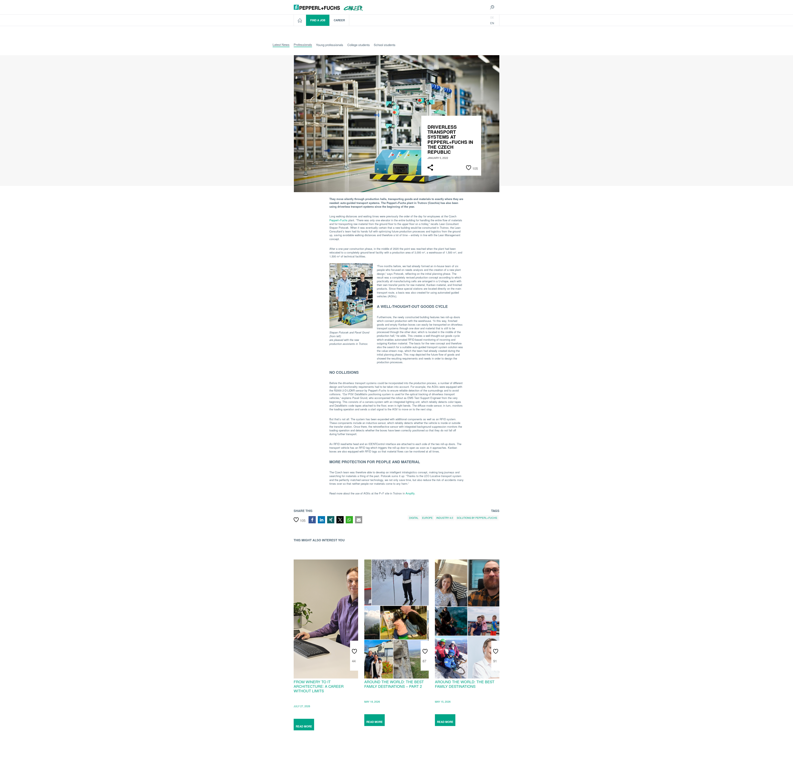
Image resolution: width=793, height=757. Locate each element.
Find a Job (317, 20)
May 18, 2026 (372, 701)
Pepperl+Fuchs (338, 220)
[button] (312, 519)
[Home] (300, 20)
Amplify (410, 493)
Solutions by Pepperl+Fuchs (477, 517)
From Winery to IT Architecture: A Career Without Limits (319, 686)
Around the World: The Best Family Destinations (464, 683)
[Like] (355, 648)
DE (492, 17)
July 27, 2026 (302, 706)
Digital (413, 517)
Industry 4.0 (444, 517)
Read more (304, 726)
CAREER (339, 20)
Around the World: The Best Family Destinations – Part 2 (394, 683)
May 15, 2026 (443, 701)
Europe (427, 517)
